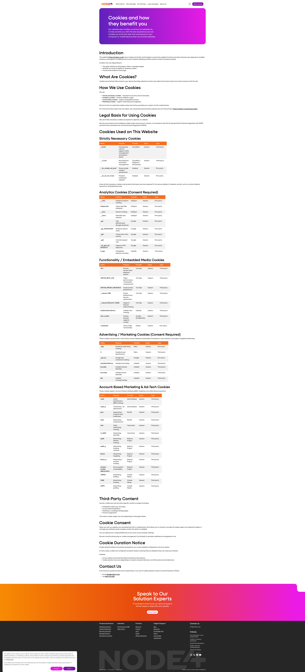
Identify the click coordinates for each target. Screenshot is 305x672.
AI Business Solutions (105, 627)
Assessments (157, 638)
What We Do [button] (120, 4)
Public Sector (121, 629)
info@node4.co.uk (195, 627)
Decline (69, 668)
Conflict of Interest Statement (195, 640)
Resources (157, 629)
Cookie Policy (119, 669)
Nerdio (137, 633)
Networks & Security (105, 631)
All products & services (105, 636)
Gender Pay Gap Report (197, 643)
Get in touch (152, 612)
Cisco (137, 631)
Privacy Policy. (10, 659)
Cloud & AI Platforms (105, 629)
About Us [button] (163, 4)
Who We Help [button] (131, 4)
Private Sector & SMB (123, 627)
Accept (57, 668)
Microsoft (138, 627)
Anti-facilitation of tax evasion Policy (196, 636)
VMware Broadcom (141, 636)
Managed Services (104, 633)
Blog (155, 627)
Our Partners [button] (141, 4)
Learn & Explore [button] (153, 4)
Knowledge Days (159, 631)
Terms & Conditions (195, 650)
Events (156, 633)
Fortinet (138, 629)
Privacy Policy (111, 669)
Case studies (157, 636)
